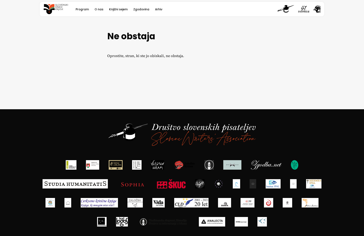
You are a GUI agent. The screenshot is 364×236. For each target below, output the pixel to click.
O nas (99, 9)
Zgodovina (141, 9)
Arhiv (158, 9)
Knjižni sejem (118, 9)
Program (82, 9)
